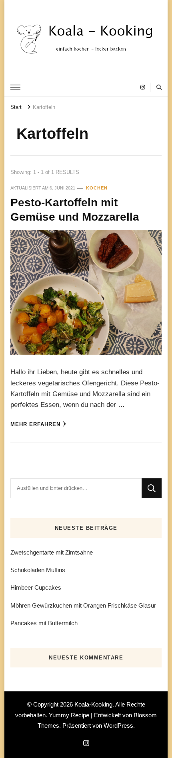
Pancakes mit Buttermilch (44, 623)
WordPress (118, 725)
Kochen (97, 188)
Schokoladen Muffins (37, 570)
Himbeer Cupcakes (35, 587)
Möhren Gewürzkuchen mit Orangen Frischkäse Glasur (83, 605)
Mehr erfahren (35, 424)
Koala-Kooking (93, 704)
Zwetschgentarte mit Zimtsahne (51, 552)
